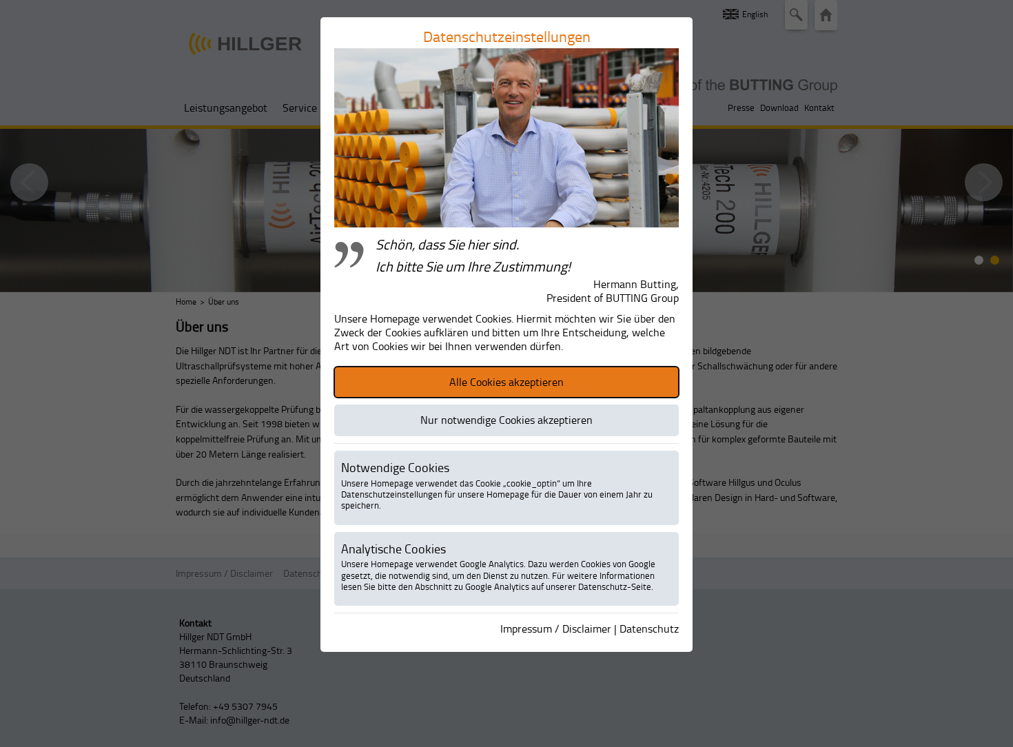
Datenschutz (649, 628)
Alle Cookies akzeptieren (506, 381)
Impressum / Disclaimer (555, 628)
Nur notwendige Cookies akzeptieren (506, 419)
